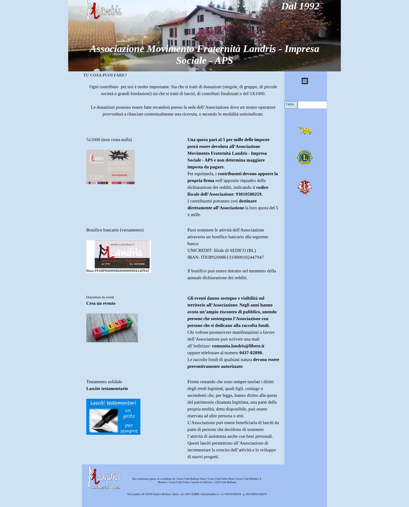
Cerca (290, 104)
